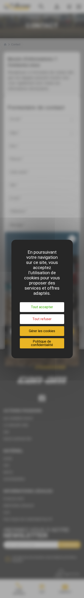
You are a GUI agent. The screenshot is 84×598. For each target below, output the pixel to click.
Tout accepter (42, 307)
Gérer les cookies (42, 331)
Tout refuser (41, 319)
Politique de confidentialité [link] (42, 343)
